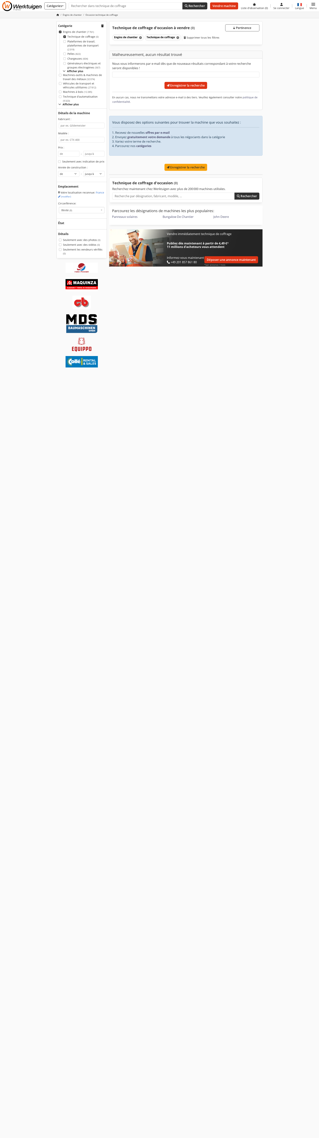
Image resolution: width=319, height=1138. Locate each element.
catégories (143, 146)
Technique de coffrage (83, 36)
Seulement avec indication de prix (83, 161)
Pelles (74, 54)
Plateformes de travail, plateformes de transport (83, 45)
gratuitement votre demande (148, 137)
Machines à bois (77, 92)
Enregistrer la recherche (187, 85)
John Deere (221, 217)
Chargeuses (77, 58)
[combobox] (81, 210)
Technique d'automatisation (80, 98)
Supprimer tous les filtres (202, 37)
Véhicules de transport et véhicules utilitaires (79, 85)
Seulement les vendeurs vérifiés (82, 251)
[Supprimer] (140, 37)
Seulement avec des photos (81, 240)
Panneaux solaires (125, 217)
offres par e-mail (157, 133)
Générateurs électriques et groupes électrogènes (84, 65)
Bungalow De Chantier (178, 217)
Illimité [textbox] (66, 210)
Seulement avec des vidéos (81, 244)
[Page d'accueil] (57, 14)
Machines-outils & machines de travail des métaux (82, 77)
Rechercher (196, 6)
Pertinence (243, 28)
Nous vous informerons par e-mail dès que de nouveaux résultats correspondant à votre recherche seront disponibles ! (181, 66)
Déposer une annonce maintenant (231, 260)
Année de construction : (73, 167)
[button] (313, 5)
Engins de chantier (78, 32)
